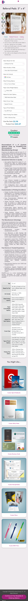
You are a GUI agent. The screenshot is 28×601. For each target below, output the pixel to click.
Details (6, 37)
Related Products (13, 37)
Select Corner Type (8, 101)
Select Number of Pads (9, 67)
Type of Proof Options (9, 108)
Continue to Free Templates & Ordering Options (14, 597)
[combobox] (14, 63)
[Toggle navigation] (24, 2)
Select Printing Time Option (10, 114)
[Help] (13, 74)
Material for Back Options (9, 94)
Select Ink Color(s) (8, 74)
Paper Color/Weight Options (10, 87)
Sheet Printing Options (9, 81)
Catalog (22, 37)
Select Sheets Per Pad (9, 61)
